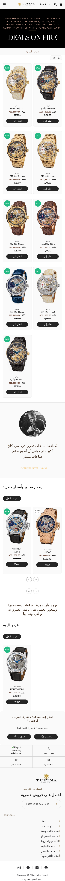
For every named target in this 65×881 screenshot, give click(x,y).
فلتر (54, 58)
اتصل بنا (21, 736)
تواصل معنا (46, 826)
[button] (29, 591)
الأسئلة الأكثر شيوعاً (51, 856)
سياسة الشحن (48, 851)
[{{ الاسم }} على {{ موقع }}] (19, 867)
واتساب (48, 736)
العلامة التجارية (48, 846)
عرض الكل (12, 498)
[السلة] (61, 4)
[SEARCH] (55, 4)
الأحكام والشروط (50, 841)
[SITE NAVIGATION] (4, 4)
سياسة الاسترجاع (50, 836)
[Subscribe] (56, 804)
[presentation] (29, 579)
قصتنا (44, 821)
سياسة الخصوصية (50, 831)
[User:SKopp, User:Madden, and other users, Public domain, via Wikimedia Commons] (16, 749)
